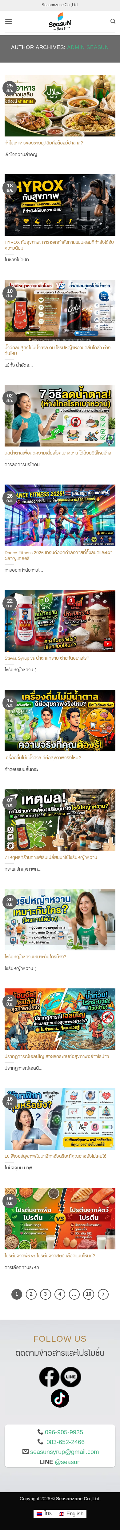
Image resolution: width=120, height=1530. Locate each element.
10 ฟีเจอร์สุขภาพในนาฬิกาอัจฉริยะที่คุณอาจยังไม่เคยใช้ (55, 1157)
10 (88, 1294)
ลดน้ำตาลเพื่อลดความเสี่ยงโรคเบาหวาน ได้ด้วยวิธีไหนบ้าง (58, 453)
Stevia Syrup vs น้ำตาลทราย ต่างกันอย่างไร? (47, 658)
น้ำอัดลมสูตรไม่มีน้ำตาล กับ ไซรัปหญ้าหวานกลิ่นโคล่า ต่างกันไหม (57, 351)
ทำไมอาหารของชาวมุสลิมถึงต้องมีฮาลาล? (44, 143)
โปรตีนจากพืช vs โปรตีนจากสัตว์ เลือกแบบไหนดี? (50, 1256)
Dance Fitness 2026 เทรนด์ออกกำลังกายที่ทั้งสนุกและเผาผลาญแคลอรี (58, 556)
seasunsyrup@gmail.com (64, 1452)
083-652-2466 (65, 1442)
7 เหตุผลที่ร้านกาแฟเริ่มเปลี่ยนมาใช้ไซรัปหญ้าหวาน (51, 858)
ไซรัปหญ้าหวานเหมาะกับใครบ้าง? (35, 957)
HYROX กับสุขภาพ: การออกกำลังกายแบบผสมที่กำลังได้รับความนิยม (59, 245)
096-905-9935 (64, 1432)
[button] (9, 21)
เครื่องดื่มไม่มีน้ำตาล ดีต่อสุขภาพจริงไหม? (43, 758)
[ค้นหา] (112, 21)
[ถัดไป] (103, 1294)
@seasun (68, 1462)
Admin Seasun (88, 47)
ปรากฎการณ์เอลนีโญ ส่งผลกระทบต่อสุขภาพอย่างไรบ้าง (57, 1057)
